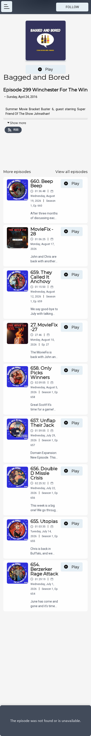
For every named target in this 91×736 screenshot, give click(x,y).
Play (49, 69)
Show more (18, 123)
